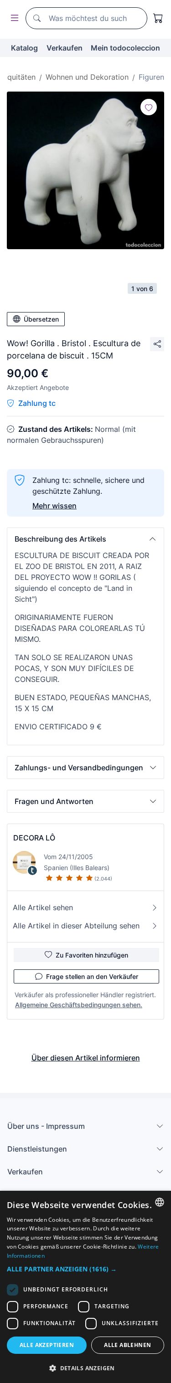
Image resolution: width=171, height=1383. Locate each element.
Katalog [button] (24, 47)
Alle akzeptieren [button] (47, 1345)
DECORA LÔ (34, 837)
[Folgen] (148, 107)
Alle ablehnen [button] (127, 1345)
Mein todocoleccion (125, 47)
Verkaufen (65, 47)
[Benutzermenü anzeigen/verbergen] (13, 18)
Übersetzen (41, 319)
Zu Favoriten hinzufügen (92, 955)
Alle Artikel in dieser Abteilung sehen (76, 925)
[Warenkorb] (158, 18)
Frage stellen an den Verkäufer (92, 976)
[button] (85, 538)
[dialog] (85, 1287)
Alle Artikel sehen (43, 907)
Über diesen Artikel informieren (85, 1057)
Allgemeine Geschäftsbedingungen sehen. (78, 1005)
